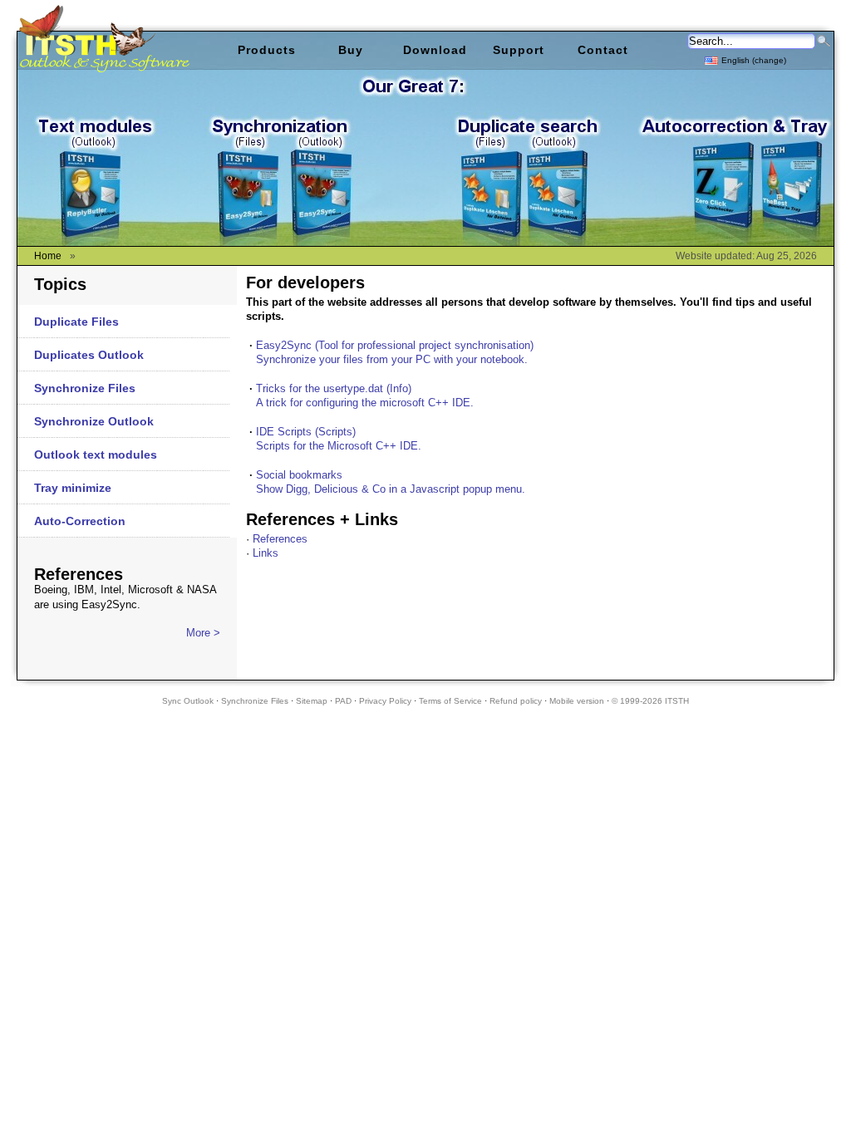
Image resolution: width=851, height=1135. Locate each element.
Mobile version (576, 700)
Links (265, 553)
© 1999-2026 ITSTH (650, 700)
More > (203, 632)
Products (267, 50)
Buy (350, 50)
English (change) (753, 60)
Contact (603, 50)
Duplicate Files (76, 321)
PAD (343, 700)
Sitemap (311, 700)
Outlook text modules (95, 454)
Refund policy (515, 700)
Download (435, 50)
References (280, 539)
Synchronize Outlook (94, 421)
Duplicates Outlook (89, 354)
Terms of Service (450, 700)
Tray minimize (72, 487)
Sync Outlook (188, 700)
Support (518, 50)
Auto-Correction (79, 521)
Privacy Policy (385, 700)
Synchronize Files (84, 388)
